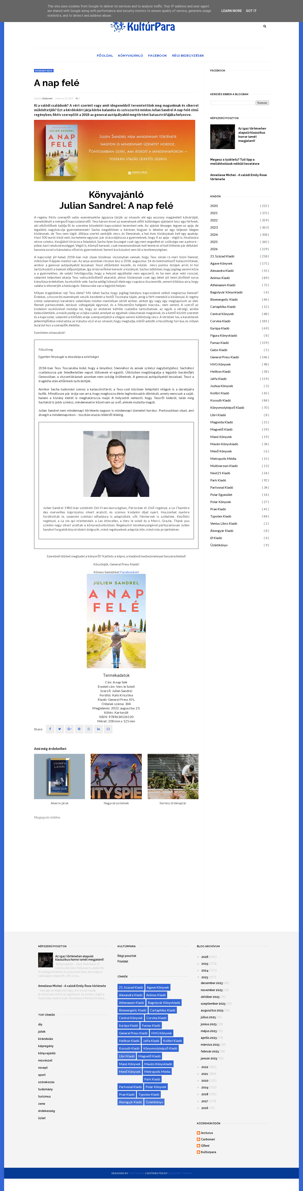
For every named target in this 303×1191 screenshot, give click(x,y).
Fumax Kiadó (219, 342)
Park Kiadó (218, 480)
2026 (214, 249)
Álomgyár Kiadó (221, 530)
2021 (214, 213)
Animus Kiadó (220, 278)
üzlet (42, 1118)
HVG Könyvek (220, 364)
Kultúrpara (208, 1152)
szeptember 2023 (213, 1003)
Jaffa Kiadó (218, 379)
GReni (205, 1145)
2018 (204, 1094)
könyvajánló (46, 1053)
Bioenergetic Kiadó (224, 299)
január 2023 (209, 1058)
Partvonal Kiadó (221, 487)
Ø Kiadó (216, 538)
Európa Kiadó (219, 328)
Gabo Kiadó (218, 350)
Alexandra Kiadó (222, 270)
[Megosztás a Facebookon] (50, 729)
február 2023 (210, 1051)
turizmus (44, 1096)
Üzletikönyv (219, 545)
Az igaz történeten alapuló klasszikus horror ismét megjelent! (252, 134)
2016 (204, 1108)
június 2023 (208, 1024)
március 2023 (210, 1044)
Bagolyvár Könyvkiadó (226, 292)
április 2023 (209, 1037)
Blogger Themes (180, 1173)
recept (43, 1067)
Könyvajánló (130, 55)
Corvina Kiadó (220, 321)
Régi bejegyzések (188, 55)
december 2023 (212, 983)
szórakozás (46, 1082)
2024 (214, 234)
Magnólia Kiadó (221, 422)
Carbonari (47, 98)
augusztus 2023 (212, 1010)
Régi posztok (126, 955)
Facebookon (129, 572)
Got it (251, 11)
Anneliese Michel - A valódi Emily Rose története (238, 177)
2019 (204, 1087)
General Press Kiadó (224, 357)
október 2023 (210, 996)
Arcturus (207, 1133)
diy (40, 1024)
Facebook (157, 55)
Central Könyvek (222, 314)
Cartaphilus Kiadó (223, 306)
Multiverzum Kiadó (224, 466)
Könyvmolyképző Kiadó (227, 407)
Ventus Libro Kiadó (223, 523)
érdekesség (46, 1111)
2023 (214, 227)
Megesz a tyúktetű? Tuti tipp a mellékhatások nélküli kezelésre (235, 161)
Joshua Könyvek (221, 386)
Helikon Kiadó (220, 371)
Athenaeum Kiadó (222, 285)
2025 (214, 242)
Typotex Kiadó (220, 516)
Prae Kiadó (218, 509)
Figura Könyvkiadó (223, 335)
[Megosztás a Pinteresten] (108, 729)
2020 (214, 206)
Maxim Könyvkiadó (224, 444)
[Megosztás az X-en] (59, 729)
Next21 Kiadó (220, 473)
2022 (214, 220)
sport (42, 1075)
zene (41, 1103)
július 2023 (208, 1017)
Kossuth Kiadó (220, 400)
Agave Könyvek (221, 263)
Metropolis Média (223, 458)
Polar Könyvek (220, 502)
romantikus (43, 70)
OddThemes (137, 1173)
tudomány (45, 1089)
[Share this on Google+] (69, 729)
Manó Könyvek (221, 437)
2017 (204, 1101)
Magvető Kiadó (221, 429)
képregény (46, 1046)
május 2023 (209, 1031)
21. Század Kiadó (222, 256)
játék (42, 1031)
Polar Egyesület (221, 494)
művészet (45, 1060)
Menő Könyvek (221, 451)
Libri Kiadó (218, 415)
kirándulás (45, 1038)
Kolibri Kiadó (219, 393)
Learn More (231, 11)
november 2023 (211, 990)
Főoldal (105, 55)
